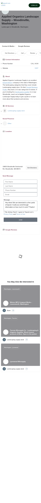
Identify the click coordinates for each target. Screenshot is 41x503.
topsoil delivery (8, 82)
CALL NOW (34, 63)
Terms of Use (20, 214)
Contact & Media (8, 46)
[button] (20, 5)
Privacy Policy (8, 214)
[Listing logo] (5, 10)
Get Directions (32, 168)
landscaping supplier (22, 92)
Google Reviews (24, 46)
